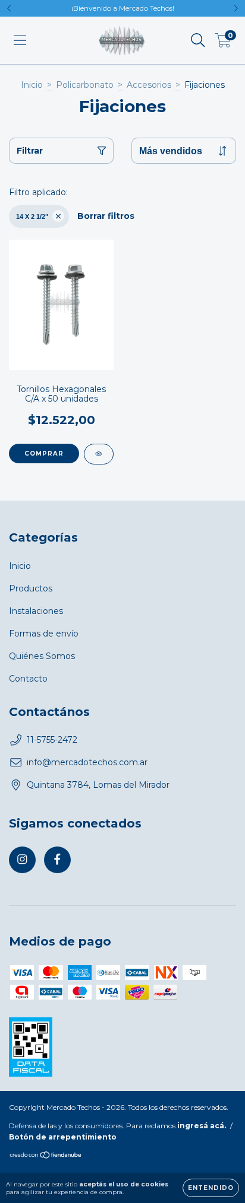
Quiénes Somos (42, 656)
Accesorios (149, 84)
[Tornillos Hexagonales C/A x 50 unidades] (99, 454)
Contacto (28, 678)
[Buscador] (198, 40)
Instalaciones (36, 611)
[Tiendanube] (46, 1156)
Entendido (211, 1188)
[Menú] (20, 40)
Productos (30, 588)
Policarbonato (85, 84)
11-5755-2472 (52, 739)
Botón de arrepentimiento (63, 1136)
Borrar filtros (105, 216)
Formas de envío (43, 633)
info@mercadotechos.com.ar (87, 762)
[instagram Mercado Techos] (22, 859)
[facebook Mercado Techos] (57, 859)
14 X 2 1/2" (32, 216)
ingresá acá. (201, 1125)
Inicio (32, 84)
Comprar (44, 453)
